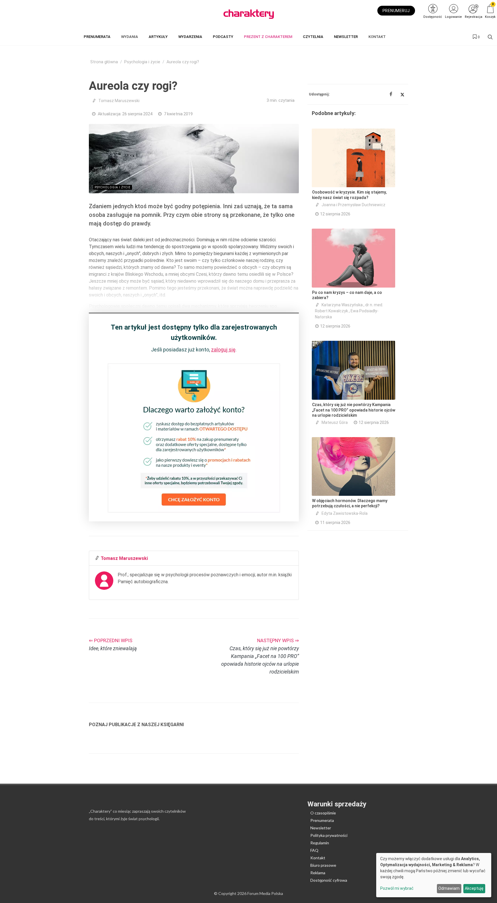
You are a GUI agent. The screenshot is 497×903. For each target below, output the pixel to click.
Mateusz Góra (335, 422)
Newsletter (320, 827)
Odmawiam (449, 888)
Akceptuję (474, 888)
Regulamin (319, 842)
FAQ (314, 850)
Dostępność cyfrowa (328, 880)
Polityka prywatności (328, 835)
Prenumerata (322, 820)
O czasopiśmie (323, 812)
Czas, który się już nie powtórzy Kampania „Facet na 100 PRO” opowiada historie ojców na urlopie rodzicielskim (353, 409)
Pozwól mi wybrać (397, 888)
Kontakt (317, 857)
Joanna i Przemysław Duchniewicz (353, 204)
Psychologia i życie (142, 62)
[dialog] (433, 875)
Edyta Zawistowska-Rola (345, 513)
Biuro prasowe (323, 865)
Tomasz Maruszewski (118, 100)
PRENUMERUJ (396, 10)
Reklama (317, 872)
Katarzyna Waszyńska (342, 305)
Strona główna (104, 62)
